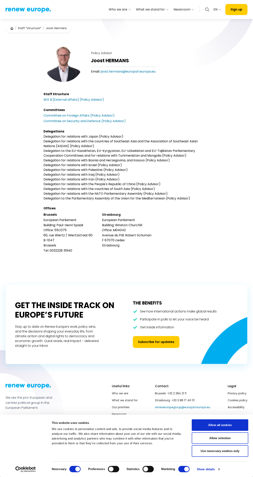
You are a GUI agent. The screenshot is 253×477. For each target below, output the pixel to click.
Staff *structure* (29, 28)
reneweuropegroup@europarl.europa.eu (182, 407)
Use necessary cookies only (220, 451)
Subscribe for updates (156, 342)
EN (215, 9)
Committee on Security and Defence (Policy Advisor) (84, 121)
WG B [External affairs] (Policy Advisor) (73, 99)
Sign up (236, 9)
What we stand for (150, 9)
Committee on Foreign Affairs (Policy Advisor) (79, 115)
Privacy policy (237, 393)
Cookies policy (237, 400)
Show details (206, 469)
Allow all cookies (220, 425)
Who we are (118, 9)
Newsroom (182, 9)
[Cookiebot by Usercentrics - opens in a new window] (25, 469)
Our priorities (120, 407)
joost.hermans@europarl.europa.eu (128, 71)
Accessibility (236, 407)
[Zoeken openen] (207, 9)
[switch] (113, 469)
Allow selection (220, 438)
